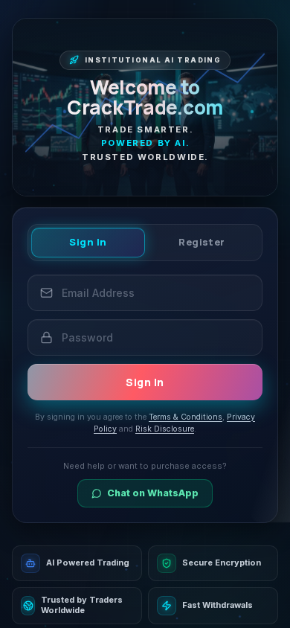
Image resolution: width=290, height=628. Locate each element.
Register (201, 242)
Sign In (88, 242)
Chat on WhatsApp (153, 493)
